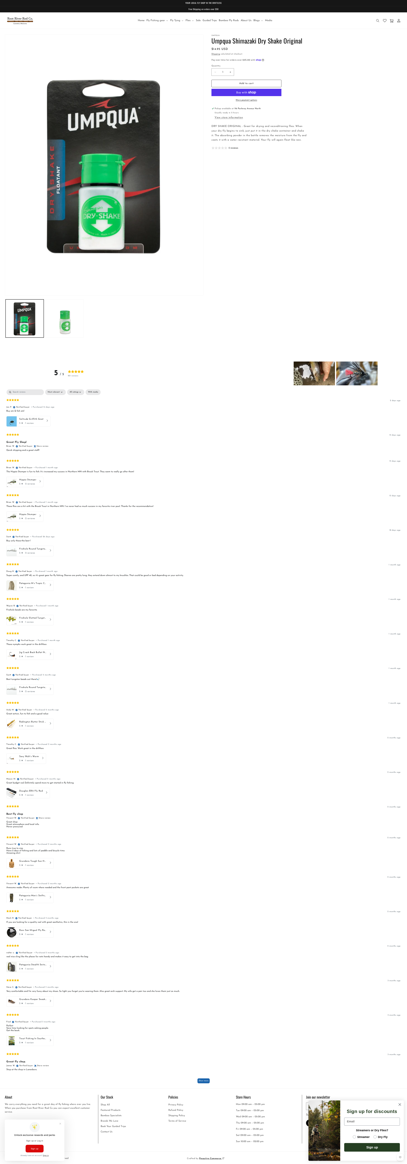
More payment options (246, 100)
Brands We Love (109, 1121)
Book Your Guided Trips (113, 1126)
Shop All (105, 1104)
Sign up (372, 1147)
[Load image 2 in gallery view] (64, 318)
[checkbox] (93, 392)
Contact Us (106, 1131)
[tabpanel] (203, 737)
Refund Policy (175, 1110)
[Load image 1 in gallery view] (25, 318)
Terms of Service (177, 1121)
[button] (157, 20)
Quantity (215, 66)
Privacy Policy (175, 1104)
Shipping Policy (176, 1115)
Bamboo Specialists (111, 1115)
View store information (229, 117)
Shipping (215, 54)
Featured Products (110, 1110)
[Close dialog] (400, 1104)
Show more (203, 1081)
